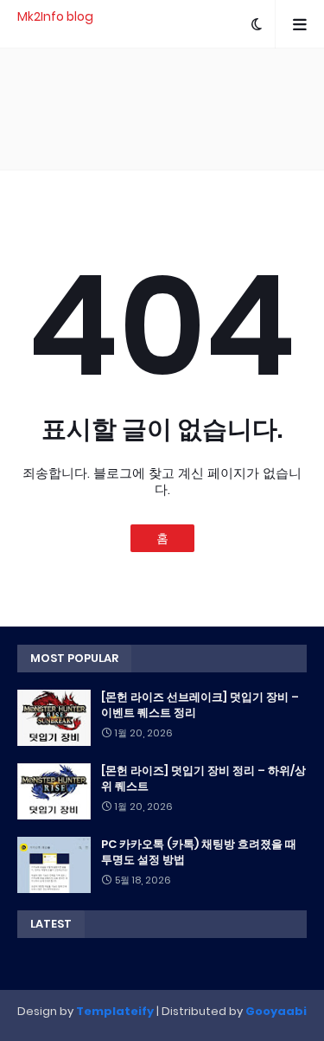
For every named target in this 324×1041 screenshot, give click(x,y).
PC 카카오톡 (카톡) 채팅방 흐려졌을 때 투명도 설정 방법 (198, 852)
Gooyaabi (276, 1011)
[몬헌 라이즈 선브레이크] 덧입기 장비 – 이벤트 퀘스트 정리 (200, 705)
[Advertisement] (162, 109)
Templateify (115, 1011)
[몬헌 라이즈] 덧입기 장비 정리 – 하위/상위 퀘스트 (203, 778)
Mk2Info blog (55, 16)
